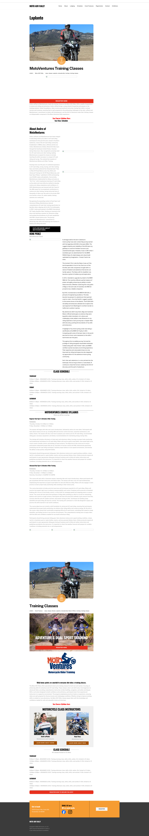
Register (102, 809)
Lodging (72, 6)
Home (60, 6)
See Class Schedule (61, 120)
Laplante (55, 73)
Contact (107, 6)
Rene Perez (77, 736)
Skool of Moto (72, 610)
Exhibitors (115, 6)
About (66, 6)
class (46, 73)
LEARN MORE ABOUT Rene (77, 743)
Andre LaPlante (45, 736)
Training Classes (43, 606)
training (67, 73)
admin (31, 73)
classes (50, 73)
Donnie (53, 610)
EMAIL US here (67, 805)
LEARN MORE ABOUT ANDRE (45, 743)
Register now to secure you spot (61, 792)
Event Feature (38, 610)
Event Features (89, 6)
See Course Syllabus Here (61, 118)
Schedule (80, 6)
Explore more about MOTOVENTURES (41, 229)
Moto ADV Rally (39, 73)
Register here (61, 101)
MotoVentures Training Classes (56, 68)
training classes (74, 73)
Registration (99, 6)
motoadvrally (61, 73)
